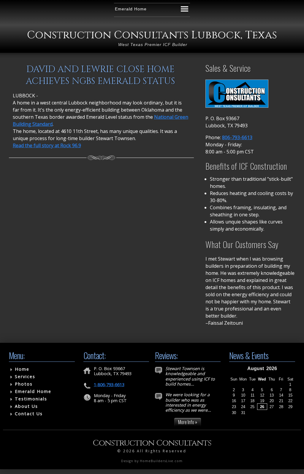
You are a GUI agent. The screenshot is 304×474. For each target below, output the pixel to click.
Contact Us (29, 413)
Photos (24, 384)
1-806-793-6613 (109, 384)
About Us (26, 406)
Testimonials (31, 399)
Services (25, 376)
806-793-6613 (237, 137)
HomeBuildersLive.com (161, 461)
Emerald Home (33, 391)
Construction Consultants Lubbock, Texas (152, 35)
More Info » (187, 422)
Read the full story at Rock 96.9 (47, 145)
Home (22, 369)
